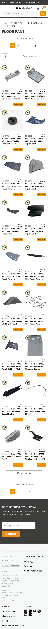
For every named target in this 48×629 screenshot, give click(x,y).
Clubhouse (27, 2)
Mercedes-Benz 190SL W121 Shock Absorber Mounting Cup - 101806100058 (34, 366)
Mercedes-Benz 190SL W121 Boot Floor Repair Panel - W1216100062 (11, 366)
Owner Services (19, 2)
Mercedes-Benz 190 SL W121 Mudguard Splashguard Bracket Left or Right (11, 96)
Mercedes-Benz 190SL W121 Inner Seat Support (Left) (12, 456)
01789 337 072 (10, 560)
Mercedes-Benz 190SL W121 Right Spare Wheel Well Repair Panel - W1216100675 (12, 321)
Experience (11, 2)
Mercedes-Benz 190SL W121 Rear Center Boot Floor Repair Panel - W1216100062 (35, 276)
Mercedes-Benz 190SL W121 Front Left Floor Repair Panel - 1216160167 (11, 276)
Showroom (33, 2)
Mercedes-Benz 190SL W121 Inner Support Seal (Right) (35, 411)
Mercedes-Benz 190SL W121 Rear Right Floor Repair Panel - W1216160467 (34, 141)
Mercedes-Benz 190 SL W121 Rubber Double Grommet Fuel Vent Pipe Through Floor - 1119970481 (12, 141)
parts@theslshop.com (11, 565)
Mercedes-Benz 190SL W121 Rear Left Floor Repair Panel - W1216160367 (11, 231)
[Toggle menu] (3, 8)
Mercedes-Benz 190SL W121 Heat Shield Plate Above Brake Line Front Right (35, 96)
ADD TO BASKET (18, 104)
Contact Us (40, 2)
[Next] (35, 45)
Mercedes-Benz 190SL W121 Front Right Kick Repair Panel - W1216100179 (34, 186)
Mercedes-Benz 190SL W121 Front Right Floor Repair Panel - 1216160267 (11, 186)
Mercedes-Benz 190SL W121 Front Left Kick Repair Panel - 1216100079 (34, 231)
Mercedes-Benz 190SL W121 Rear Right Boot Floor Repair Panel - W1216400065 (34, 321)
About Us (4, 2)
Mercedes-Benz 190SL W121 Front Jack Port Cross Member (11, 411)
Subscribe (11, 534)
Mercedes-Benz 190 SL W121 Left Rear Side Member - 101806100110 (35, 456)
